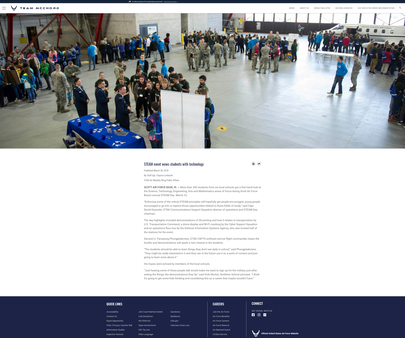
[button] (171, 2)
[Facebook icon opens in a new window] (253, 314)
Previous (20, 81)
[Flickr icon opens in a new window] (264, 314)
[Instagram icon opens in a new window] (259, 314)
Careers (218, 304)
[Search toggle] (400, 8)
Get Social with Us (262, 311)
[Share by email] (259, 164)
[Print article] (253, 164)
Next (384, 81)
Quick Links (114, 304)
